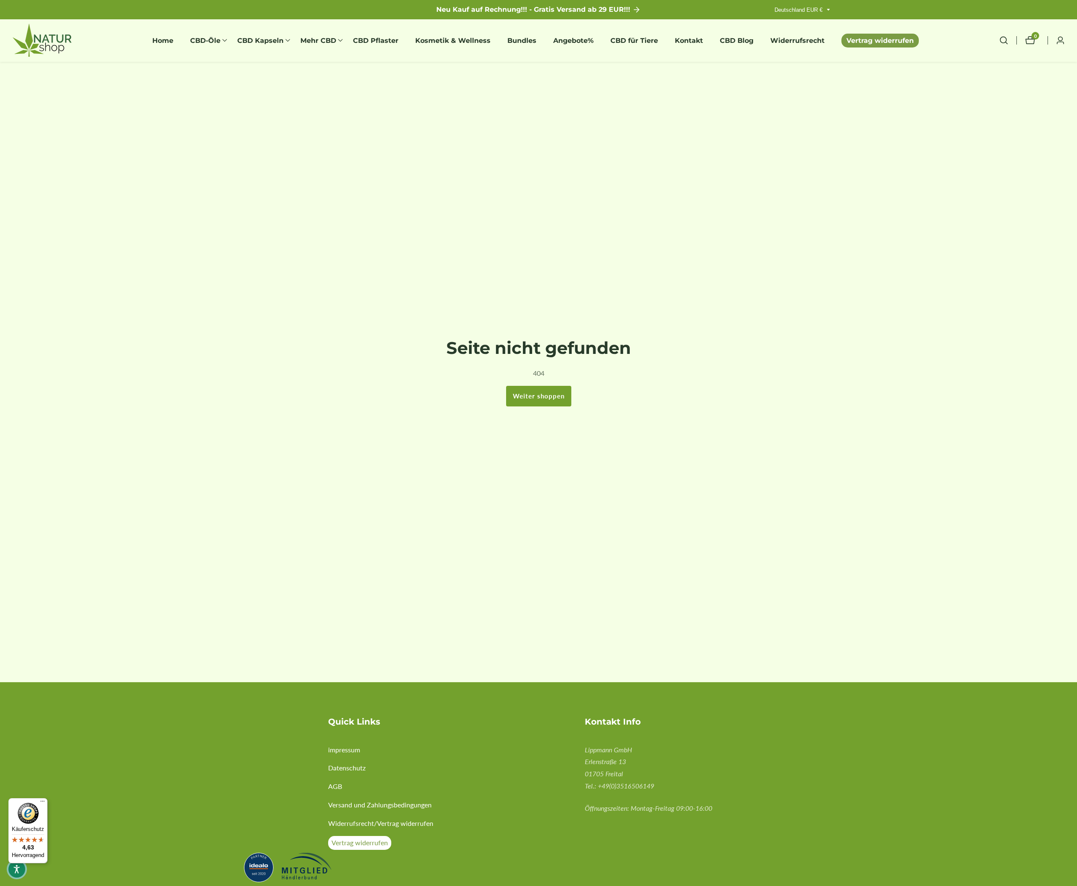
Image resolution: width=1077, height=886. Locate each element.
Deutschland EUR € (799, 10)
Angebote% (573, 41)
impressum (344, 750)
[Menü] (42, 803)
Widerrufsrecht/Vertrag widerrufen (380, 823)
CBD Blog (736, 41)
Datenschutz (347, 768)
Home (162, 41)
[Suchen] (1008, 40)
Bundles (521, 41)
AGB (335, 786)
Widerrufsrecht (797, 41)
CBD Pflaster (375, 41)
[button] (205, 40)
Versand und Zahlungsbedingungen (380, 805)
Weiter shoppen (539, 396)
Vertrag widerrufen (880, 41)
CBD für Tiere (634, 41)
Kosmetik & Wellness (453, 41)
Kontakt (689, 41)
